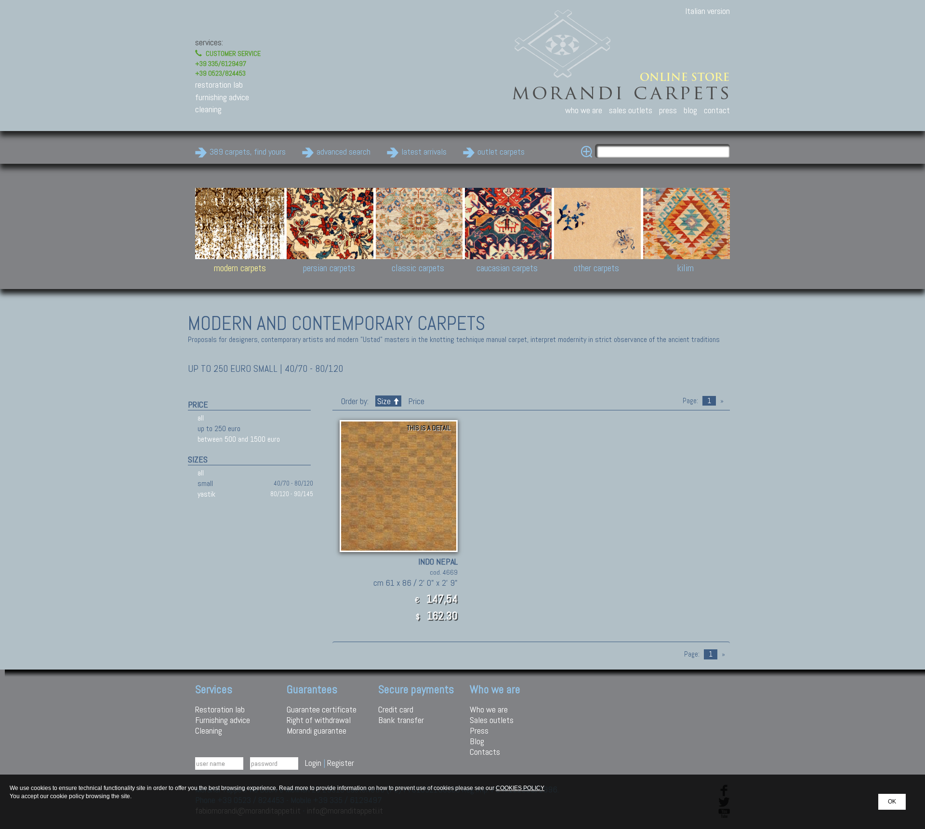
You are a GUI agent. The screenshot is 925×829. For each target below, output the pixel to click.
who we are (583, 110)
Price (415, 401)
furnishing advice (222, 97)
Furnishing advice (222, 719)
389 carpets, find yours (248, 151)
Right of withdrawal (319, 719)
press (668, 110)
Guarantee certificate (322, 709)
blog (690, 110)
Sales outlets (492, 719)
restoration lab (219, 84)
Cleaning (208, 730)
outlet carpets (501, 151)
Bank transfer (401, 719)
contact (717, 110)
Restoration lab (220, 709)
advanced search (343, 151)
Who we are (489, 709)
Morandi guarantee (316, 730)
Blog (477, 741)
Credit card (395, 709)
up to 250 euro (219, 428)
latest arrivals (424, 151)
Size (384, 401)
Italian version (707, 10)
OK (892, 801)
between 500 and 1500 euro (239, 439)
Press (479, 730)
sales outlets (630, 110)
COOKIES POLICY (520, 788)
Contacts (485, 751)
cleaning (208, 109)
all (201, 418)
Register (340, 762)
